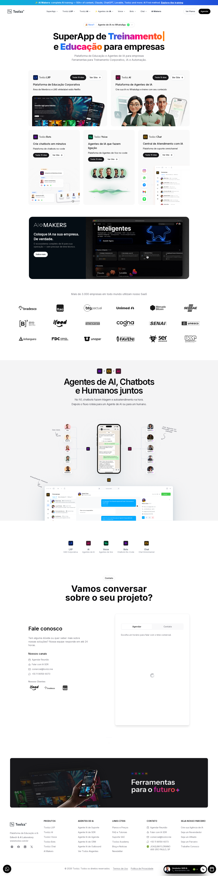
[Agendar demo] (212, 869)
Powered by (197, 863)
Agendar (204, 11)
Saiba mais (41, 254)
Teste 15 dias (78, 77)
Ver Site (94, 77)
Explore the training (172, 2)
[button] (109, 248)
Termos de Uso (120, 868)
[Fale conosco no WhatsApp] (7, 869)
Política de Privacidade (142, 868)
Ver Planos (190, 11)
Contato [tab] (168, 626)
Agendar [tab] (136, 626)
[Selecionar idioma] (195, 869)
